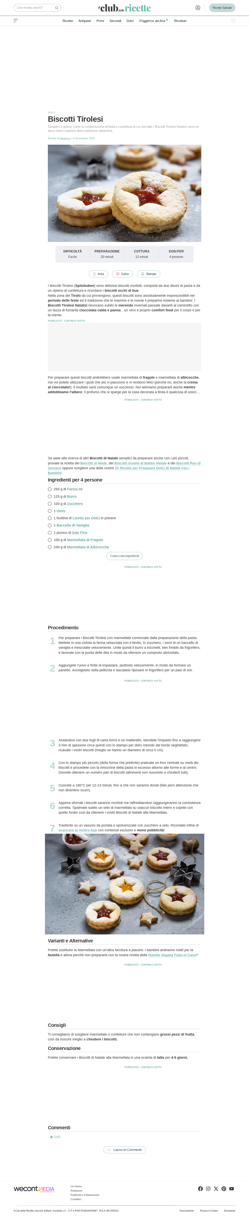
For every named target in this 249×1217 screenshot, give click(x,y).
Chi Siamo (76, 1186)
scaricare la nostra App (78, 830)
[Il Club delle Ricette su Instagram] (208, 1189)
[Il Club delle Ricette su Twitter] (216, 1189)
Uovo (61, 511)
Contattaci (76, 1199)
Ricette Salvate (222, 7)
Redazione (76, 1190)
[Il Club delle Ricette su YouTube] (231, 1189)
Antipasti (84, 21)
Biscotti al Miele (93, 463)
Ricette (68, 21)
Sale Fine (79, 533)
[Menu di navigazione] (16, 21)
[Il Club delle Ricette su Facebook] (200, 1189)
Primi (100, 21)
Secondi (115, 21)
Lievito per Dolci (86, 518)
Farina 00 (74, 489)
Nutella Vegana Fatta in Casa (172, 955)
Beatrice (65, 138)
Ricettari (180, 21)
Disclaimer (229, 1210)
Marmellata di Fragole (85, 540)
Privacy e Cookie (209, 1210)
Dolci (130, 21)
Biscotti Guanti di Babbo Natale (140, 463)
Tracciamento (186, 1210)
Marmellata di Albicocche (88, 547)
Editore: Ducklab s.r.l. (55, 1210)
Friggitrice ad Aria (152, 21)
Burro (72, 496)
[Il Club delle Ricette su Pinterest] (223, 1189)
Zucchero (75, 504)
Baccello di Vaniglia (73, 525)
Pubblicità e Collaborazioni (85, 1195)
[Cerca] (57, 8)
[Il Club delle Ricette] (124, 8)
